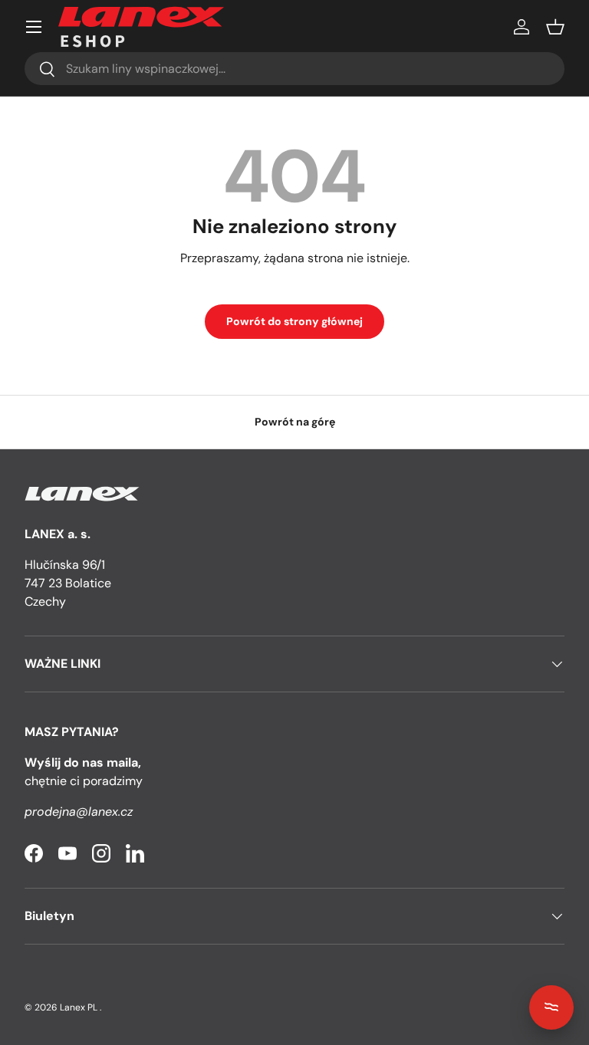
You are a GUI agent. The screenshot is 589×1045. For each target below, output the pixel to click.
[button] (555, 27)
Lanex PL (78, 1007)
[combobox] (294, 68)
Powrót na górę (295, 422)
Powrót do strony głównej (294, 321)
